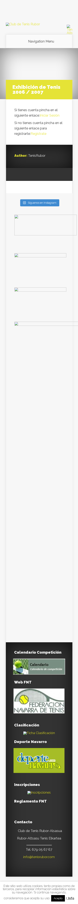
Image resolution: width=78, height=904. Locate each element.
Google (17, 174)
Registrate (38, 134)
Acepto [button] (58, 898)
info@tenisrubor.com (39, 857)
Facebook (25, 174)
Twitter (33, 174)
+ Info (70, 898)
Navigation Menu (41, 41)
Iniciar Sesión (49, 115)
